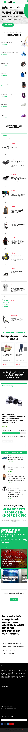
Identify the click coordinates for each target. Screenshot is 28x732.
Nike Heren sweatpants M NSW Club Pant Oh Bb (18, 303)
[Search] (20, 2)
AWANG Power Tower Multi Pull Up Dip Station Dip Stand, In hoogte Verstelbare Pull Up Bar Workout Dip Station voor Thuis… (18, 226)
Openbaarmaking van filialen (8, 708)
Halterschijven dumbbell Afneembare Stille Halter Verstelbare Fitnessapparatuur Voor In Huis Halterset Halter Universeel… (18, 258)
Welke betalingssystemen (12, 643)
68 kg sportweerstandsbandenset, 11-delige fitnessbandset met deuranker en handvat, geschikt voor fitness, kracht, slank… (18, 196)
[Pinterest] (13, 724)
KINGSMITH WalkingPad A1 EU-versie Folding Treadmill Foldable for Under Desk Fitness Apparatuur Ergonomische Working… (18, 180)
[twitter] (5, 724)
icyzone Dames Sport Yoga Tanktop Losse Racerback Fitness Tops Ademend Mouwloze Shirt (17, 210)
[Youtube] (10, 724)
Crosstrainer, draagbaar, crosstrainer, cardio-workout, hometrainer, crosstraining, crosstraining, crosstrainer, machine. (17, 321)
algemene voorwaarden (7, 706)
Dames (9, 455)
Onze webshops (5, 696)
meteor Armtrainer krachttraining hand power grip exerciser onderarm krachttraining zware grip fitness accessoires (17, 492)
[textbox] (14, 720)
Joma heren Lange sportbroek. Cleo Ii (19, 356)
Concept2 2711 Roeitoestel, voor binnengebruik (18, 146)
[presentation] (2, 349)
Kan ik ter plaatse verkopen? (13, 647)
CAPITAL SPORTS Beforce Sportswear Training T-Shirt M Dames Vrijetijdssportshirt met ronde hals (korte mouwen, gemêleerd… (18, 289)
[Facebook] (2, 724)
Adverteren (4, 698)
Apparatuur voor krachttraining (15, 486)
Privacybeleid (4, 704)
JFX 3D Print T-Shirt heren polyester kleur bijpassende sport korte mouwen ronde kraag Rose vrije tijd (17, 241)
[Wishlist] (23, 2)
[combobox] (14, 720)
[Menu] (1, 2)
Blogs (2, 694)
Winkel (2, 692)
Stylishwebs (16, 729)
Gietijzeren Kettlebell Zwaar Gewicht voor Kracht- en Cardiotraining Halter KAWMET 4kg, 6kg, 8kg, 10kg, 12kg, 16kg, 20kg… (18, 164)
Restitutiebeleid (8, 654)
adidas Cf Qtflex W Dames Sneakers (17, 272)
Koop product (7, 441)
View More (4, 44)
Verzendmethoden (10, 650)
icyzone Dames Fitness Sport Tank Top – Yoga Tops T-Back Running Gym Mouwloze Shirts (16, 478)
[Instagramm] (8, 724)
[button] (14, 643)
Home (2, 690)
